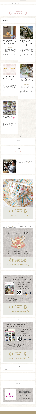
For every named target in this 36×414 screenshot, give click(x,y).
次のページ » (21, 136)
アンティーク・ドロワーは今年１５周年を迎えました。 (9, 78)
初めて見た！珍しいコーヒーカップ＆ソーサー (26, 80)
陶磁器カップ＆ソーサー (26, 84)
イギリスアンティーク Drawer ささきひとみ (18, 12)
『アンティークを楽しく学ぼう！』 (12, 226)
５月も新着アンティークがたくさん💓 (9, 117)
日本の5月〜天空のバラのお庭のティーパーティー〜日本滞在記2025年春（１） (26, 42)
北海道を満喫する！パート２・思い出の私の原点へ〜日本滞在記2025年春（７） (9, 42)
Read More (9, 56)
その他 (8, 47)
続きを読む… (28, 162)
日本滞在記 (10, 47)
